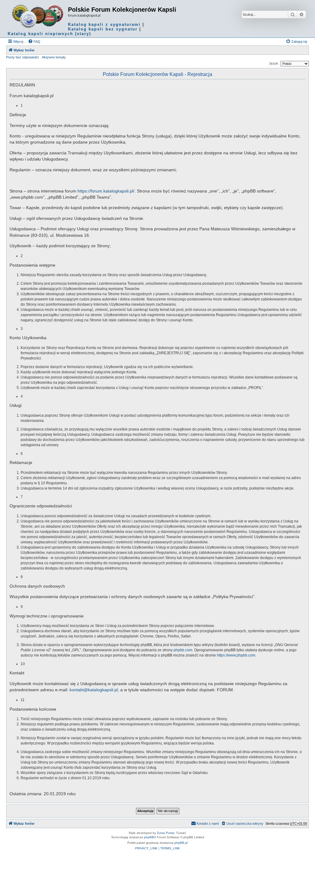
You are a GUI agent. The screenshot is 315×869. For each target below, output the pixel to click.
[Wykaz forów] (38, 16)
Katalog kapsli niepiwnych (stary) (49, 33)
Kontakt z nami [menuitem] (208, 823)
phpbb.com (182, 650)
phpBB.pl (181, 842)
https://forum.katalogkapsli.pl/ (106, 190)
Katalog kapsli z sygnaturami (104, 24)
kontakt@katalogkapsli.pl (94, 689)
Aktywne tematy (54, 57)
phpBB (149, 837)
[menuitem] (34, 41)
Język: (274, 63)
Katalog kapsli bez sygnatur (103, 29)
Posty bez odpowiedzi (22, 57)
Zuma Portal (165, 833)
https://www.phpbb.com (236, 655)
